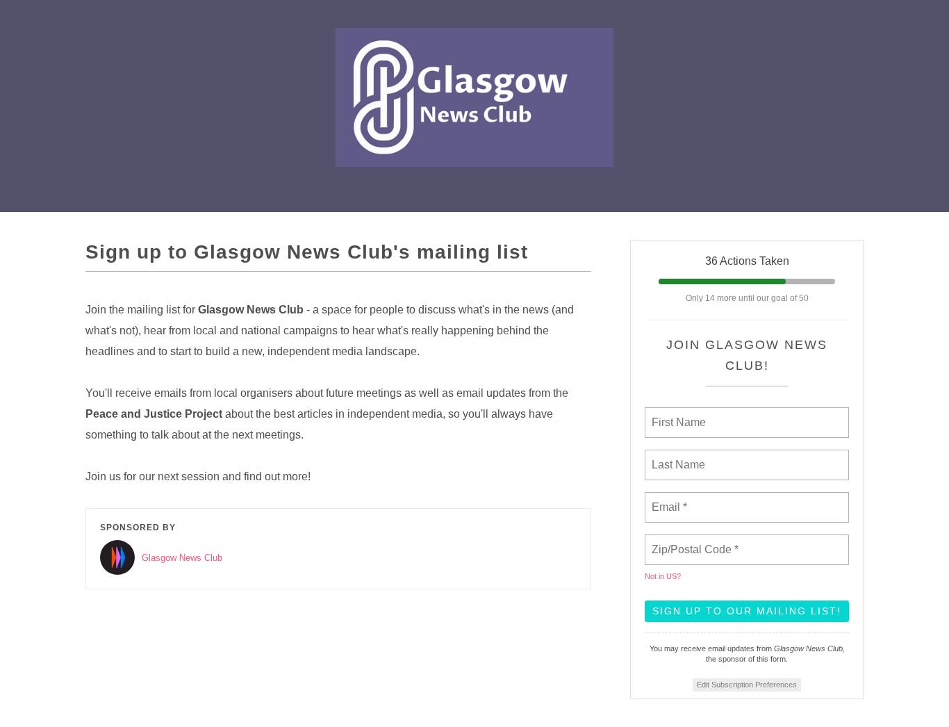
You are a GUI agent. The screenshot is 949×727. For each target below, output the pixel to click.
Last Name (676, 456)
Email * (668, 499)
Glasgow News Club (182, 558)
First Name (677, 414)
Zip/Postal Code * (692, 541)
